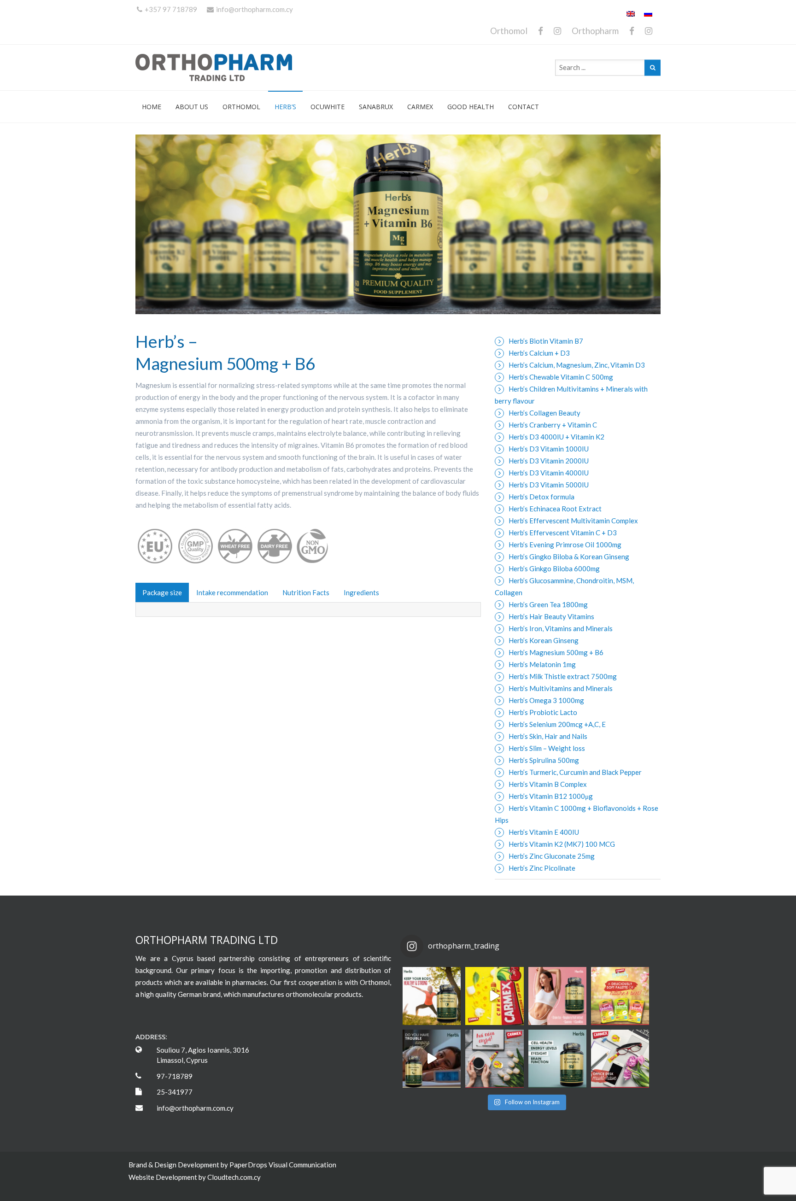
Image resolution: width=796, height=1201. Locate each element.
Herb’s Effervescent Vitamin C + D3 (563, 532)
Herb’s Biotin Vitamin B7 (546, 341)
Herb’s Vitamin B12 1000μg (551, 796)
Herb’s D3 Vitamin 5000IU (549, 484)
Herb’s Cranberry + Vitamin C (553, 425)
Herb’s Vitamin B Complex (548, 784)
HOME (151, 106)
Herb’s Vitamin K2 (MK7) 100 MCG (562, 844)
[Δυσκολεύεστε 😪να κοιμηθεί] (432, 1059)
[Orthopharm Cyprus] (222, 67)
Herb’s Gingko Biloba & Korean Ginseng (569, 556)
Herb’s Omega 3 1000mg (546, 700)
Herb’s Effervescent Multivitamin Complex (573, 520)
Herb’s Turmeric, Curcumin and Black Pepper (575, 772)
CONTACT (523, 106)
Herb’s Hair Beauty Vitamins (551, 616)
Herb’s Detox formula (541, 496)
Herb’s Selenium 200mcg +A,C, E (557, 724)
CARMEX (420, 106)
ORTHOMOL (241, 106)
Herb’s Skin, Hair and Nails (548, 736)
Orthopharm (595, 30)
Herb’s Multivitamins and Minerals (561, 688)
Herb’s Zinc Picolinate (542, 868)
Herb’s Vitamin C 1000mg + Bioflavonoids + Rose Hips (576, 814)
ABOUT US (192, 106)
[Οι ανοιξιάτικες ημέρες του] (494, 996)
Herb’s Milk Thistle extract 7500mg (563, 676)
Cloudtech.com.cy (234, 1177)
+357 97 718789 (171, 9)
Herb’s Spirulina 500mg (544, 760)
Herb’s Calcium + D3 (539, 353)
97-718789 (175, 1076)
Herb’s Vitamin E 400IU (544, 832)
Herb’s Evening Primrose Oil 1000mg (565, 544)
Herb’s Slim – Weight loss (547, 748)
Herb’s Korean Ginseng (544, 640)
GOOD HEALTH (470, 106)
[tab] (162, 592)
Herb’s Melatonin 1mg (542, 664)
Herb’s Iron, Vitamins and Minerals (561, 628)
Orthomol (508, 30)
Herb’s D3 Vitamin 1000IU (549, 449)
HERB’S (285, 106)
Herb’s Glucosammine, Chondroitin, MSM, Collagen (564, 586)
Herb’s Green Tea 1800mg (548, 604)
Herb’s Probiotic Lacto (543, 712)
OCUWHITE (327, 106)
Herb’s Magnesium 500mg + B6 (556, 652)
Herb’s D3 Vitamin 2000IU (549, 461)
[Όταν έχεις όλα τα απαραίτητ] (620, 1059)
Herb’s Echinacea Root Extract (555, 508)
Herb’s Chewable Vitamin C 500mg (561, 377)
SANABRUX (376, 106)
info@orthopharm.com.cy (254, 9)
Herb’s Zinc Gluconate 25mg (552, 856)
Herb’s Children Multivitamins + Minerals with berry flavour (571, 395)
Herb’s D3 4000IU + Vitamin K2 (556, 437)
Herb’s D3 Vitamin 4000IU (549, 473)
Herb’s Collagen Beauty (544, 413)
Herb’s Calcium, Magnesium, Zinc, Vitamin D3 (577, 365)
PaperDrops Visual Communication (282, 1164)
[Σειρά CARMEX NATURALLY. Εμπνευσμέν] (620, 996)
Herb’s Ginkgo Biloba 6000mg (554, 568)
